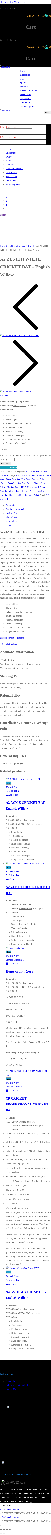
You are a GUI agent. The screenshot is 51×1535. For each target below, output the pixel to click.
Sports (8, 246)
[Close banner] (30, 1502)
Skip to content (6, 2)
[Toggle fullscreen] (4, 1529)
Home (3, 246)
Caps (42, 483)
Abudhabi (41, 475)
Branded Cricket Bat (27, 246)
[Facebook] (6, 193)
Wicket (36, 495)
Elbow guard (33, 487)
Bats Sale (16, 479)
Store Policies (12, 521)
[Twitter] (6, 197)
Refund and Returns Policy (18, 1385)
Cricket (14, 246)
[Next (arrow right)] (4, 1533)
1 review (4, 395)
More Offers (11, 517)
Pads (18, 491)
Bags (8, 479)
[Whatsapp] (6, 209)
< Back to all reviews (9, 1509)
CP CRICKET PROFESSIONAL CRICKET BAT (27, 1104)
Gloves (43, 487)
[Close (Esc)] (9, 1529)
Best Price (25, 479)
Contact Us (11, 1389)
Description (11, 505)
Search (3, 215)
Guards (3, 491)
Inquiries (9, 525)
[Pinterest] (6, 205)
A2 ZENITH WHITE (26, 475)
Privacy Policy (12, 1381)
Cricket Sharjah (7, 487)
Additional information (16, 509)
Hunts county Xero (19, 971)
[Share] (7, 1529)
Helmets (11, 491)
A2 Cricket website (8, 644)
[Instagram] (6, 201)
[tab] (28, 505)
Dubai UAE (20, 487)
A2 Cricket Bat (32, 471)
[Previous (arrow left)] (1, 1533)
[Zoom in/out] (1, 1529)
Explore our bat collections (12, 638)
